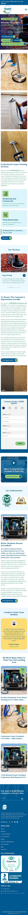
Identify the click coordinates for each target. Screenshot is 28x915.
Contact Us (4, 849)
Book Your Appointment (7, 842)
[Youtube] (15, 822)
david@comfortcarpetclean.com (10, 891)
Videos (2, 839)
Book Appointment (7, 36)
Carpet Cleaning (8, 275)
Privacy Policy (4, 844)
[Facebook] (9, 822)
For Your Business (6, 834)
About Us (5, 238)
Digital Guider (17, 913)
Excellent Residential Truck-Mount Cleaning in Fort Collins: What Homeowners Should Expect (14, 699)
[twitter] (12, 822)
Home (2, 829)
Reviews (3, 831)
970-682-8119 (6, 40)
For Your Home (5, 837)
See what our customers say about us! (12, 44)
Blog (2, 847)
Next (20, 443)
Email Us (16, 40)
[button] (26, 10)
